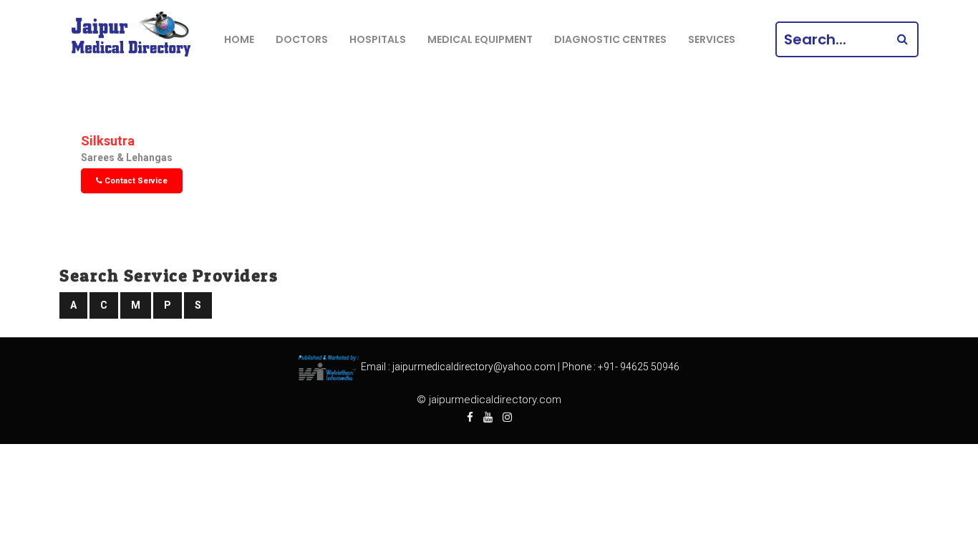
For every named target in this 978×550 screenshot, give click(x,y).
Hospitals (377, 39)
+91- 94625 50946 (638, 367)
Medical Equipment (480, 39)
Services (711, 39)
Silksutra (108, 140)
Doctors (302, 39)
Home (239, 39)
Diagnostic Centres (610, 39)
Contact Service (135, 180)
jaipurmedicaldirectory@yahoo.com (474, 367)
